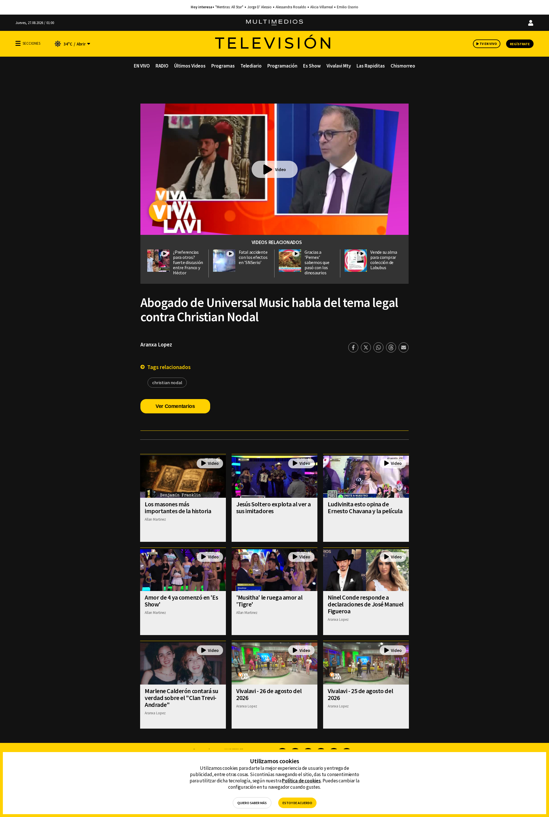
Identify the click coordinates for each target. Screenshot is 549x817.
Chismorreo (403, 66)
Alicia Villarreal (321, 7)
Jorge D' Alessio (259, 7)
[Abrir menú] (18, 43)
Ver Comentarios (175, 406)
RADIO (162, 66)
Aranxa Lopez (156, 344)
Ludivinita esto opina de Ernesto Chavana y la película (365, 507)
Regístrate (520, 44)
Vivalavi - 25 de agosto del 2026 (360, 694)
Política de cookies (301, 781)
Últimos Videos (190, 66)
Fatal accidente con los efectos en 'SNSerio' (253, 257)
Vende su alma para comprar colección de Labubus (383, 259)
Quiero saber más (252, 803)
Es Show (312, 66)
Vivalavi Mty (339, 66)
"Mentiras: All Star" (229, 7)
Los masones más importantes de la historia (178, 507)
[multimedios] (274, 22)
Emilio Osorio (347, 7)
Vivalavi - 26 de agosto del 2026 (268, 694)
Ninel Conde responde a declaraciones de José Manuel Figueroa (365, 604)
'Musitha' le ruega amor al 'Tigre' (269, 600)
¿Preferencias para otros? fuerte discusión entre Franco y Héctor (188, 262)
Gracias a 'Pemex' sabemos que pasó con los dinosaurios (317, 262)
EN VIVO (142, 66)
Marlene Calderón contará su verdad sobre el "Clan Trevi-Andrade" (181, 698)
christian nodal (167, 382)
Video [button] (280, 169)
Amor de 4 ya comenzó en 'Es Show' (181, 600)
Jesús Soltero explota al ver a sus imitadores (273, 507)
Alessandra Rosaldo (291, 7)
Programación (282, 66)
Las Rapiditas (371, 66)
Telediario (251, 66)
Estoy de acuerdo (297, 803)
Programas (223, 66)
